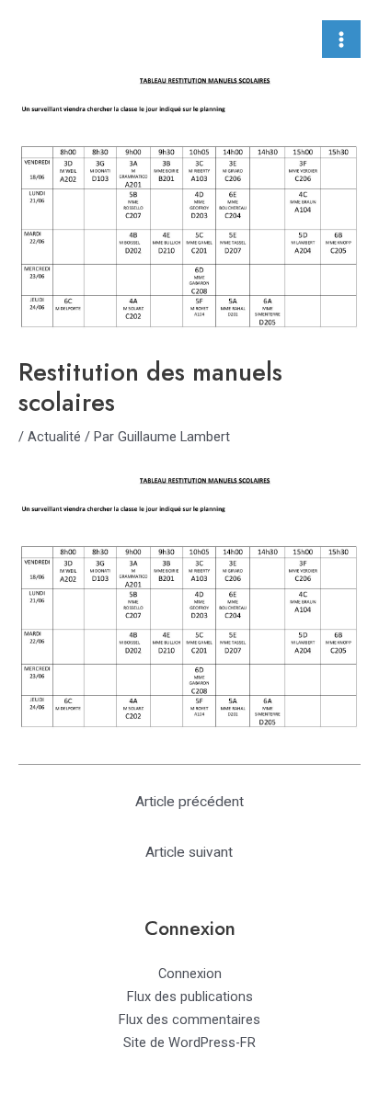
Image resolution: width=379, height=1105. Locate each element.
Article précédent (189, 801)
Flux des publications (190, 996)
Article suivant (189, 852)
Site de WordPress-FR (189, 1042)
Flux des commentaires (189, 1019)
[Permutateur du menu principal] (341, 39)
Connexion (190, 973)
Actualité (54, 436)
